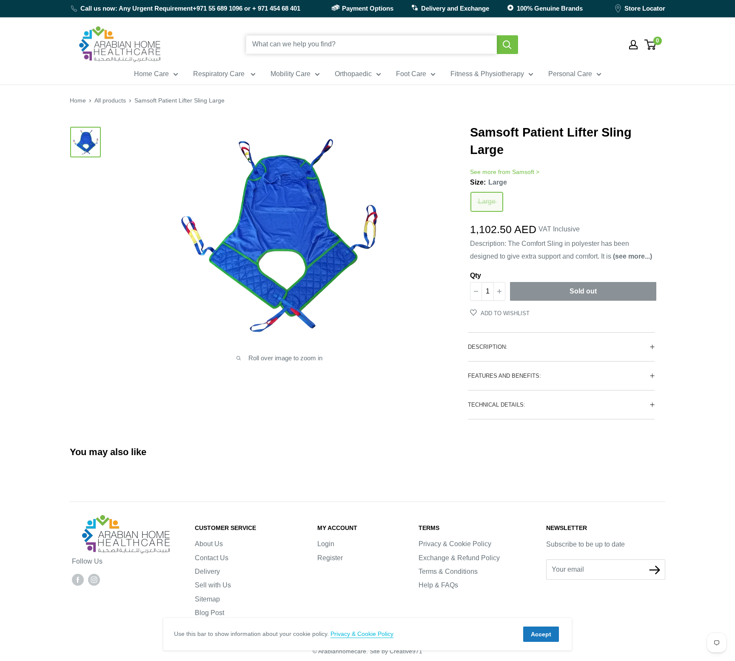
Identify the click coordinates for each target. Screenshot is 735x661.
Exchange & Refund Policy (459, 557)
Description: (487, 347)
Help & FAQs (438, 585)
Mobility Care (291, 73)
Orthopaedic (353, 73)
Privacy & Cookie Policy (455, 543)
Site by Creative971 (396, 651)
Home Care (151, 73)
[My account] (633, 44)
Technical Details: (496, 405)
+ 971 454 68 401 (276, 8)
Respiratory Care (219, 73)
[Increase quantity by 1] (499, 291)
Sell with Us (213, 585)
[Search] (507, 44)
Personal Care (570, 73)
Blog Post (209, 612)
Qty (475, 275)
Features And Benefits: (504, 376)
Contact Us (211, 557)
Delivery (207, 571)
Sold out (583, 291)
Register (330, 557)
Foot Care (411, 73)
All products (110, 100)
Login (325, 543)
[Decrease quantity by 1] (475, 291)
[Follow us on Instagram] (94, 579)
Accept (541, 634)
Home (78, 100)
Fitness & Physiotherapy (487, 73)
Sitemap (207, 599)
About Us (209, 543)
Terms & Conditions (448, 571)
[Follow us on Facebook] (78, 579)
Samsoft (523, 171)
